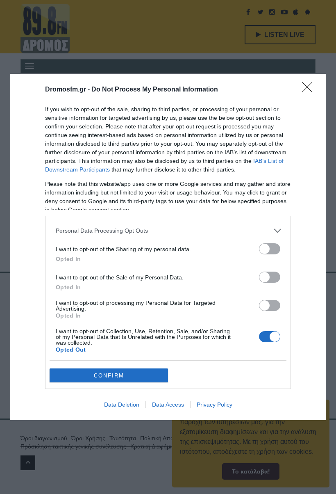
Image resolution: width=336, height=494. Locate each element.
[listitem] (168, 230)
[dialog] (168, 247)
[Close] (310, 90)
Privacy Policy (214, 404)
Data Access (168, 404)
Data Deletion (121, 404)
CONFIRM (109, 376)
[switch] (269, 248)
